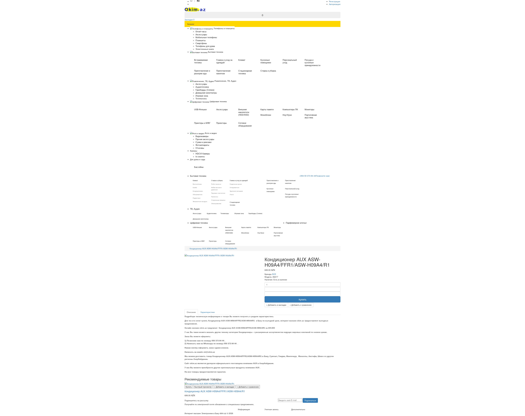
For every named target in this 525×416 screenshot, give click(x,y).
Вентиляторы (197, 184)
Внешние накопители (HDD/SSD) (243, 112)
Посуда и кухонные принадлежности (312, 62)
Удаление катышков (236, 191)
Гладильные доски (236, 184)
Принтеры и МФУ (202, 122)
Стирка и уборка (268, 70)
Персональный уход (290, 61)
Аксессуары (222, 109)
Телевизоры (225, 213)
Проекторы (221, 122)
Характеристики (207, 312)
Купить (302, 299)
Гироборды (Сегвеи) (255, 213)
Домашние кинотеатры (201, 219)
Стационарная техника (245, 72)
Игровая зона (239, 213)
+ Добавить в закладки (276, 304)
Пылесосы (214, 197)
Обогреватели (197, 194)
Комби (195, 187)
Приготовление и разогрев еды (202, 72)
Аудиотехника (211, 213)
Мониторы (309, 109)
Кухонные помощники (265, 61)
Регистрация (334, 1)
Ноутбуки (287, 114)
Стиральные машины (218, 200)
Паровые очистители (218, 193)
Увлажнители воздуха (200, 201)
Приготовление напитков (223, 72)
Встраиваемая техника (201, 61)
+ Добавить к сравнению (301, 304)
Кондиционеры (198, 191)
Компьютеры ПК (290, 109)
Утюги (232, 194)
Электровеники (216, 203)
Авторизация (334, 4)
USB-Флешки (200, 109)
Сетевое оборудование (245, 124)
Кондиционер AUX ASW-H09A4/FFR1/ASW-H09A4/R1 (213, 248)
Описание (191, 312)
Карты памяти (267, 109)
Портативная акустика (311, 116)
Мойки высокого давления (216, 188)
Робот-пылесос (216, 184)
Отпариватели (234, 187)
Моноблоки (265, 114)
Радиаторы (196, 198)
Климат (241, 59)
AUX (274, 274)
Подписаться (310, 400)
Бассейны (199, 166)
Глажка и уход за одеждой (224, 61)
